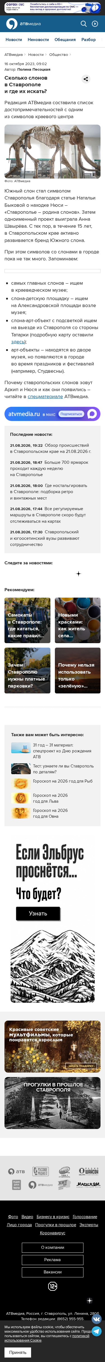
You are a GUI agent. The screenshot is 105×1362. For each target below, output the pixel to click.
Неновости (38, 39)
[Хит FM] (65, 1185)
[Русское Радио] (41, 1171)
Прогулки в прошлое (55, 1224)
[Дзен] (78, 574)
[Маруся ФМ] (88, 1185)
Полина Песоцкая (33, 69)
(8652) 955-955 (70, 1318)
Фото (13, 1216)
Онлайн (95, 23)
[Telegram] (20, 574)
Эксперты (89, 1224)
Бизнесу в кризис (53, 1216)
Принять (17, 1352)
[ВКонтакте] (9, 574)
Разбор (88, 39)
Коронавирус (52, 1232)
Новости (14, 39)
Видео (27, 1216)
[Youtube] (55, 574)
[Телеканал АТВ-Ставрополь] (16, 1171)
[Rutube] (67, 574)
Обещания (65, 39)
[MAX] (44, 574)
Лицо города (19, 1224)
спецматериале (45, 396)
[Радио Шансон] (88, 1171)
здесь (17, 342)
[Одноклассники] (32, 574)
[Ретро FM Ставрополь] (65, 1171)
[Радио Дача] (16, 1185)
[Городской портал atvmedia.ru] (41, 1185)
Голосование (85, 1216)
